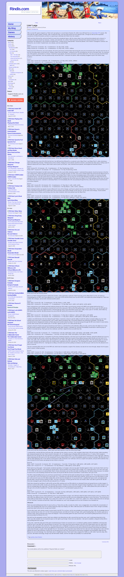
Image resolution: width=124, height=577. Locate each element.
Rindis (29, 27)
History (11, 36)
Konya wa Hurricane (15, 58)
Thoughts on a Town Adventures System (15, 339)
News (9, 81)
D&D (11, 70)
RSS (81, 574)
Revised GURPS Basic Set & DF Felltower (15, 287)
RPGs (10, 69)
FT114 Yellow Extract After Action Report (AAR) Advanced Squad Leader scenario (15, 223)
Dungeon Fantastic (13, 285)
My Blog (12, 28)
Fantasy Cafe (11, 188)
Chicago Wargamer (13, 166)
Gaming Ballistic (12, 295)
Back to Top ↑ (85, 574)
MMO (11, 65)
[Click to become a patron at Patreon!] (15, 102)
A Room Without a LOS (14, 270)
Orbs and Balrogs (12, 363)
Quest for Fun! (12, 142)
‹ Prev (36, 22)
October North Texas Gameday (15, 261)
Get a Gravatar (77, 563)
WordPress (52, 574)
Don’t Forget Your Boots (14, 349)
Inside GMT (11, 110)
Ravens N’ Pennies (13, 307)
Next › (100, 22)
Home (10, 24)
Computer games (13, 63)
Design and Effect (13, 67)
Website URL (72, 565)
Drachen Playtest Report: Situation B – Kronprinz (16, 113)
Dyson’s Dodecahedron (14, 133)
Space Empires (38, 537)
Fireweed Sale (11, 213)
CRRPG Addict (12, 177)
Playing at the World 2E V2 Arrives (16, 124)
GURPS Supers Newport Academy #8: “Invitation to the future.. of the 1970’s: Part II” (16, 352)
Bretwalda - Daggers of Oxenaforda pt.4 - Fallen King (14, 365)
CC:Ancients (12, 51)
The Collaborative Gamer (14, 337)
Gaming (10, 46)
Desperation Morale (13, 253)
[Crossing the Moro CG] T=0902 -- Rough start (15, 272)
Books (9, 42)
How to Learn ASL (12, 254)
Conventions (12, 79)
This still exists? (11, 235)
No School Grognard (13, 324)
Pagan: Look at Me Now (13, 178)
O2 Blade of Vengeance (16, 72)
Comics (9, 44)
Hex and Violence (12, 234)
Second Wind (14, 60)
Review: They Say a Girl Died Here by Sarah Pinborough (14, 203)
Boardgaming (12, 47)
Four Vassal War (14, 56)
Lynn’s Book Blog (13, 200)
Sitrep (20, 211)
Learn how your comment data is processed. (60, 571)
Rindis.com (19, 9)
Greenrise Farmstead (13, 135)
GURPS (11, 74)
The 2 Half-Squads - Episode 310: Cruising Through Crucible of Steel (16, 169)
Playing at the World (13, 123)
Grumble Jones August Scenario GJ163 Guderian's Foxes (15, 243)
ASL (11, 49)
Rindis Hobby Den (71, 574)
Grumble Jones (12, 240)
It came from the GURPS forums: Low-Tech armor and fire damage (15, 327)
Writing (9, 88)
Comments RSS (105, 541)
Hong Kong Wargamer (14, 220)
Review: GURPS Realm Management (13, 315)
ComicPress (59, 574)
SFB (11, 62)
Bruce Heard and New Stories (14, 153)
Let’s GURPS (11, 312)
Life (9, 78)
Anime (10, 86)
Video (9, 85)
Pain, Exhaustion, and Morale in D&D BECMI (15, 157)
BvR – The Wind (14, 54)
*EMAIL (75, 563)
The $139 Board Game (13, 143)
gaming (33, 537)
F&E (11, 53)
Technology (10, 83)
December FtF (96, 33)
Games (11, 32)
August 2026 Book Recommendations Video (14, 190)
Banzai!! (10, 259)
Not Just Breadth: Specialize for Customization (15, 297)
